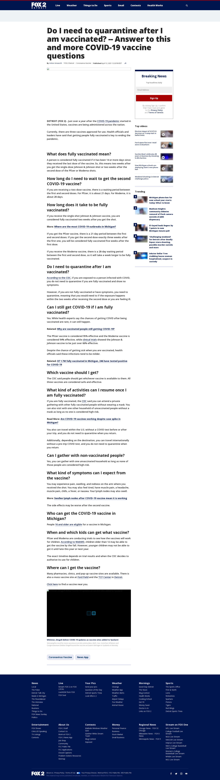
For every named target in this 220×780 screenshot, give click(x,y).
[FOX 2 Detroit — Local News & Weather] (40, 5)
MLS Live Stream (173, 759)
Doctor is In (144, 708)
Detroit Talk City (38, 693)
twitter (176, 774)
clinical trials (90, 339)
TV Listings (36, 734)
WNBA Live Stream (173, 756)
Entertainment (40, 724)
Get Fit (141, 702)
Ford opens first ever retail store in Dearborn (145, 143)
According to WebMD (72, 541)
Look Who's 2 (91, 696)
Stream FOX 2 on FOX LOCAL (67, 688)
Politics (34, 717)
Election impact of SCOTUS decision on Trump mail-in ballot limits (146, 133)
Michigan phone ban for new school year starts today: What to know (160, 200)
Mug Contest (144, 693)
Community (63, 743)
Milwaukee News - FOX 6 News (149, 734)
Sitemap (61, 759)
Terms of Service (155, 112)
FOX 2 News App (65, 737)
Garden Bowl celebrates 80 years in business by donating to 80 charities (147, 156)
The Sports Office (173, 687)
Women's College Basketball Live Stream (175, 752)
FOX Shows (36, 728)
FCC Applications (65, 749)
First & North (171, 690)
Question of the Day (93, 690)
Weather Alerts (118, 693)
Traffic (114, 696)
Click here (52, 584)
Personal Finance (119, 728)
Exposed (88, 742)
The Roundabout (38, 699)
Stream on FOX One (177, 724)
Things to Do (37, 711)
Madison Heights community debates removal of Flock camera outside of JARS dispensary (161, 214)
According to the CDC (59, 277)
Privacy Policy (157, 110)
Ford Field (83, 577)
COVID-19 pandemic (108, 121)
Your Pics (90, 683)
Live (60, 683)
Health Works (144, 696)
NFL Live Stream (172, 728)
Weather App (117, 690)
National (35, 705)
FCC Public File (64, 746)
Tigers (168, 705)
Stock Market (117, 734)
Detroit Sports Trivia (93, 693)
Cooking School (145, 699)
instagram (181, 774)
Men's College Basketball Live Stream (176, 747)
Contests (35, 737)
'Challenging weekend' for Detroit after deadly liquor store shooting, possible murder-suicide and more (161, 242)
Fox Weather (117, 702)
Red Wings (170, 708)
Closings (115, 687)
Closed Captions (65, 752)
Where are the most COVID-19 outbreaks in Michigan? (85, 226)
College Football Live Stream (174, 732)
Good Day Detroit (146, 687)
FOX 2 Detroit (69, 63)
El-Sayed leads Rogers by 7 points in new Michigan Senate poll (161, 228)
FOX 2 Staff (63, 728)
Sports (169, 683)
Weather (117, 683)
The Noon (143, 690)
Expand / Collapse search (186, 5)
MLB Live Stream (173, 736)
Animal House (117, 705)
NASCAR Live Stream (174, 740)
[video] (166, 133)
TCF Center (104, 577)
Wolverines (170, 696)
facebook (171, 774)
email (186, 774)
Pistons (169, 702)
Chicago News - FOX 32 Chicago (148, 729)
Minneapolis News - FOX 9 (150, 739)
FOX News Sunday (39, 714)
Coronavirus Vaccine (83, 63)
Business (35, 708)
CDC (84, 401)
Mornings (144, 683)
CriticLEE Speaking (39, 731)
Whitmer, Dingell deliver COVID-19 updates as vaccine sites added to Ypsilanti (82, 640)
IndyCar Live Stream (174, 743)
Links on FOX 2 (145, 711)
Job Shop (62, 740)
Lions (168, 693)
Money (116, 724)
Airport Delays (118, 699)
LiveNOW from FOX (66, 692)
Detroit (118, 577)
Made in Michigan (39, 696)
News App (82, 657)
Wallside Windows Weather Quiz (96, 729)
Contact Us (63, 731)
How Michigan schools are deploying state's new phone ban (146, 167)
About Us (63, 724)
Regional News (147, 724)
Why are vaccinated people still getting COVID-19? (86, 328)
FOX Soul (62, 695)
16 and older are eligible (68, 524)
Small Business (118, 737)
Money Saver (144, 705)
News (35, 683)
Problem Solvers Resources (69, 756)
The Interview (37, 702)
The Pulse (36, 690)
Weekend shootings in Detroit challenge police (147, 178)
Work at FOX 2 (64, 734)
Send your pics (91, 687)
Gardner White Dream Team (94, 734)
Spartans (169, 699)
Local (34, 687)
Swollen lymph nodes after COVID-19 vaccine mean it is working (90, 498)
